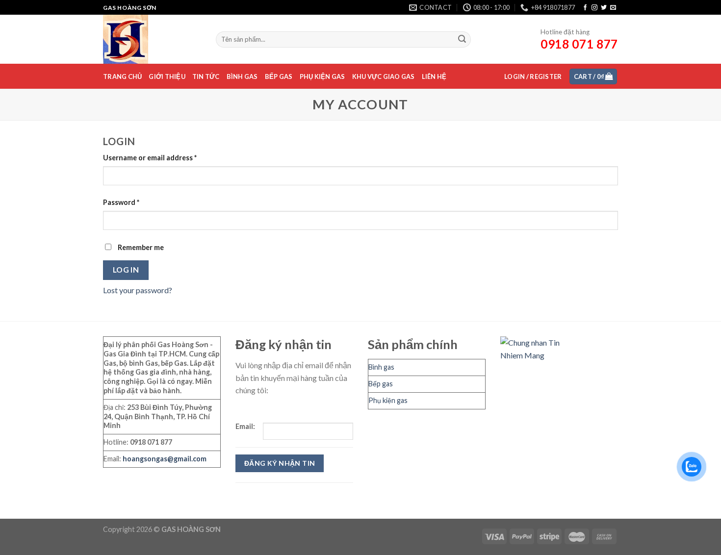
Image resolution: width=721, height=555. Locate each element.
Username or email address (150, 157)
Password (121, 202)
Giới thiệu (167, 76)
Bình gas (381, 367)
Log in (126, 269)
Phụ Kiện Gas (322, 76)
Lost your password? (137, 290)
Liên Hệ (434, 76)
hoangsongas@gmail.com (164, 458)
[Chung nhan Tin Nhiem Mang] (537, 348)
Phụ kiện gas (388, 400)
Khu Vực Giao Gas (383, 76)
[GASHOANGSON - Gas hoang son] (152, 39)
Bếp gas (380, 383)
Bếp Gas (279, 76)
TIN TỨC (206, 76)
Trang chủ (122, 76)
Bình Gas (242, 76)
